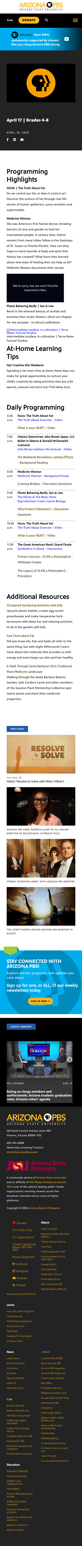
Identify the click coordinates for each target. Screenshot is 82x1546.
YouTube (21, 1278)
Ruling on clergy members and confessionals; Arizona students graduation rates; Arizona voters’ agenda (39, 1095)
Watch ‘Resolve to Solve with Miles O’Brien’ (35, 781)
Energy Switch (48, 1264)
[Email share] (23, 140)
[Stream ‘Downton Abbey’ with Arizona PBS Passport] (41, 841)
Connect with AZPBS (51, 1358)
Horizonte (12, 1368)
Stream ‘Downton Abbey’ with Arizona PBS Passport (41, 881)
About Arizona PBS (51, 1363)
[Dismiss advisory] (66, 39)
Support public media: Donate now (52, 1419)
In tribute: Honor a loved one (54, 1450)
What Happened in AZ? (53, 1251)
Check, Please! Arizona (53, 1241)
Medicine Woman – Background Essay (43, 476)
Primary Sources (29, 556)
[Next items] (69, 1059)
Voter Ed (11, 1383)
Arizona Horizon (16, 1363)
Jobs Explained (48, 1269)
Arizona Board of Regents (44, 1208)
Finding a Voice (15, 1341)
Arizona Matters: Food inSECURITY (53, 1258)
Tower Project (48, 1456)
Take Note (12, 1331)
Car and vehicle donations (55, 1460)
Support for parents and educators (19, 1519)
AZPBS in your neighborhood (14, 1483)
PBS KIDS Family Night (18, 1415)
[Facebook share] (9, 140)
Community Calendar (52, 1378)
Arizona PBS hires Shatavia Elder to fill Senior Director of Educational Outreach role (38, 831)
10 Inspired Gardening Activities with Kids (35, 605)
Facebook (20, 1264)
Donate (21, 1223)
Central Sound (14, 1316)
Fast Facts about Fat (20, 635)
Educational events (17, 1476)
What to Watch (49, 1229)
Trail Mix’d (46, 1246)
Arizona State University (51, 1177)
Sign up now (39, 1001)
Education (13, 1464)
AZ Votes (11, 1373)
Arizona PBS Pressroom (53, 1373)
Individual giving (49, 1438)
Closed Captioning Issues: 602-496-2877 (24, 1247)
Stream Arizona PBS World (21, 1294)
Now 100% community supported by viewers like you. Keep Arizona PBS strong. (35, 39)
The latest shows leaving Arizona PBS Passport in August (40, 931)
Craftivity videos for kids (19, 1436)
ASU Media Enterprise (42, 1182)
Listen (10, 1305)
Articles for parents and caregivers (19, 1448)
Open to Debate (15, 1378)
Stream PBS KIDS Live (18, 1410)
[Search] (46, 20)
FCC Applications (23, 1237)
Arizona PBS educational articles (20, 1495)
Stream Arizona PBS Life (54, 1289)
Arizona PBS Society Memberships (51, 1427)
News (10, 1352)
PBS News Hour (15, 1388)
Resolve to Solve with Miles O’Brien (55, 1235)
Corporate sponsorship (53, 1443)
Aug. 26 (14, 777)
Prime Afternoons (50, 1279)
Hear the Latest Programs (20, 1311)
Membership (47, 1433)
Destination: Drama (51, 1274)
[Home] (41, 6)
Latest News (13, 1358)
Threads (20, 1285)
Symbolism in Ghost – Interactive (40, 549)
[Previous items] (12, 1059)
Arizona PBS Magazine (53, 1368)
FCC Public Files (22, 1230)
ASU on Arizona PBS (51, 1284)
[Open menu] (75, 20)
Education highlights (17, 1471)
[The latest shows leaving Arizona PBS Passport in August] (41, 889)
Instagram (21, 1271)
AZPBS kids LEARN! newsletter (17, 1422)
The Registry (13, 1488)
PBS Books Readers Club (53, 1393)
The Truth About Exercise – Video (40, 420)
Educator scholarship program (18, 1511)
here (67, 387)
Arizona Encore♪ (16, 1326)
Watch (45, 1222)
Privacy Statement (23, 1257)
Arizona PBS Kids (15, 1405)
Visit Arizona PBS (50, 1402)
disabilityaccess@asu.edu (22, 1152)
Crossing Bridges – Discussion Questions (45, 483)
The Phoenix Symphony (19, 1321)
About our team (15, 1530)
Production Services (51, 1388)
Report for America (17, 1525)
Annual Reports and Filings (55, 1398)
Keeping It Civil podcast (19, 1336)
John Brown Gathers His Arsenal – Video (45, 449)
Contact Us (47, 1407)
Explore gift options (51, 1412)
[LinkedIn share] (16, 140)
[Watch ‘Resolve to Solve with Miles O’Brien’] (41, 737)
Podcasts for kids (15, 1441)
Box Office (46, 1383)
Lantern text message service (18, 1430)
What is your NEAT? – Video (36, 428)
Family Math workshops (19, 1453)
